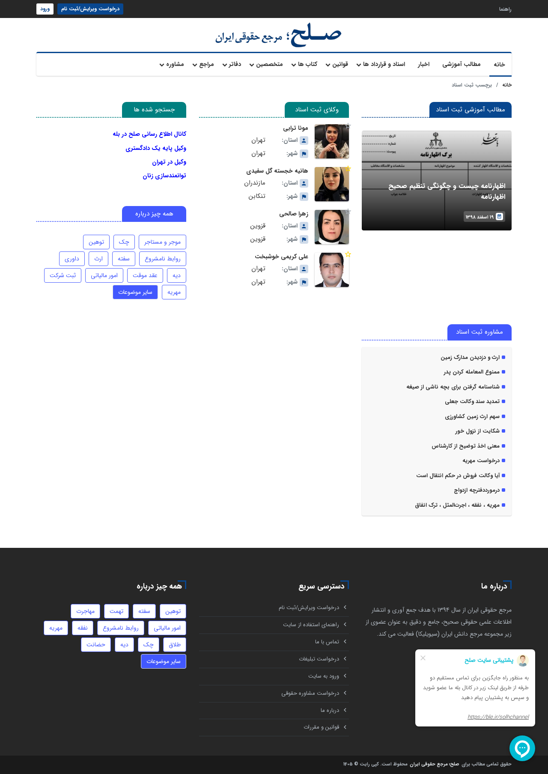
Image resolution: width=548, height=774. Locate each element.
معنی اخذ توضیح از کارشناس (466, 446)
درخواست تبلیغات (319, 658)
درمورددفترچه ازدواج (477, 490)
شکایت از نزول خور (478, 431)
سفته (124, 258)
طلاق (175, 644)
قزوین (257, 226)
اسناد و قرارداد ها (384, 64)
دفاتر (235, 64)
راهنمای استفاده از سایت (311, 624)
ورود (45, 9)
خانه (499, 64)
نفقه (82, 628)
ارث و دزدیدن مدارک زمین (470, 357)
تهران (258, 140)
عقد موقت (145, 275)
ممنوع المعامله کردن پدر (472, 372)
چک (124, 242)
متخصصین (269, 64)
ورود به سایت (323, 676)
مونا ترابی (295, 128)
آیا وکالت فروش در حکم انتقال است (458, 476)
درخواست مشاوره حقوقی (310, 693)
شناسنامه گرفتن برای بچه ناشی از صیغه (453, 387)
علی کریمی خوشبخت (281, 256)
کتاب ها (307, 64)
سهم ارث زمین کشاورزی (472, 416)
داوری (72, 258)
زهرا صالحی (293, 213)
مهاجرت (85, 611)
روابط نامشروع (163, 258)
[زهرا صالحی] (332, 227)
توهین (96, 242)
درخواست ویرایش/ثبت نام (90, 9)
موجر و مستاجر (162, 242)
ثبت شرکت (63, 275)
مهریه (174, 292)
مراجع (206, 64)
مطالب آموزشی (461, 64)
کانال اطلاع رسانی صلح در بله (149, 134)
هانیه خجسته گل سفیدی (277, 171)
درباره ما (330, 710)
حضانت (95, 644)
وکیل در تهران (169, 161)
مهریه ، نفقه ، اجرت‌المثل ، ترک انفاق (457, 505)
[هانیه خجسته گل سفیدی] (332, 184)
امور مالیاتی (104, 275)
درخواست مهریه (481, 461)
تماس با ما (327, 641)
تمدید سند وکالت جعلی (472, 401)
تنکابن (257, 196)
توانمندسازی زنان (164, 175)
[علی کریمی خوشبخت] (332, 270)
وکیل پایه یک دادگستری (155, 148)
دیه (177, 275)
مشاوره (175, 64)
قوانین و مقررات (321, 727)
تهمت (116, 611)
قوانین (340, 64)
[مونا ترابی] (332, 141)
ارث (98, 258)
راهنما (505, 9)
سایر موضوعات (135, 292)
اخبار (423, 64)
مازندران (254, 183)
